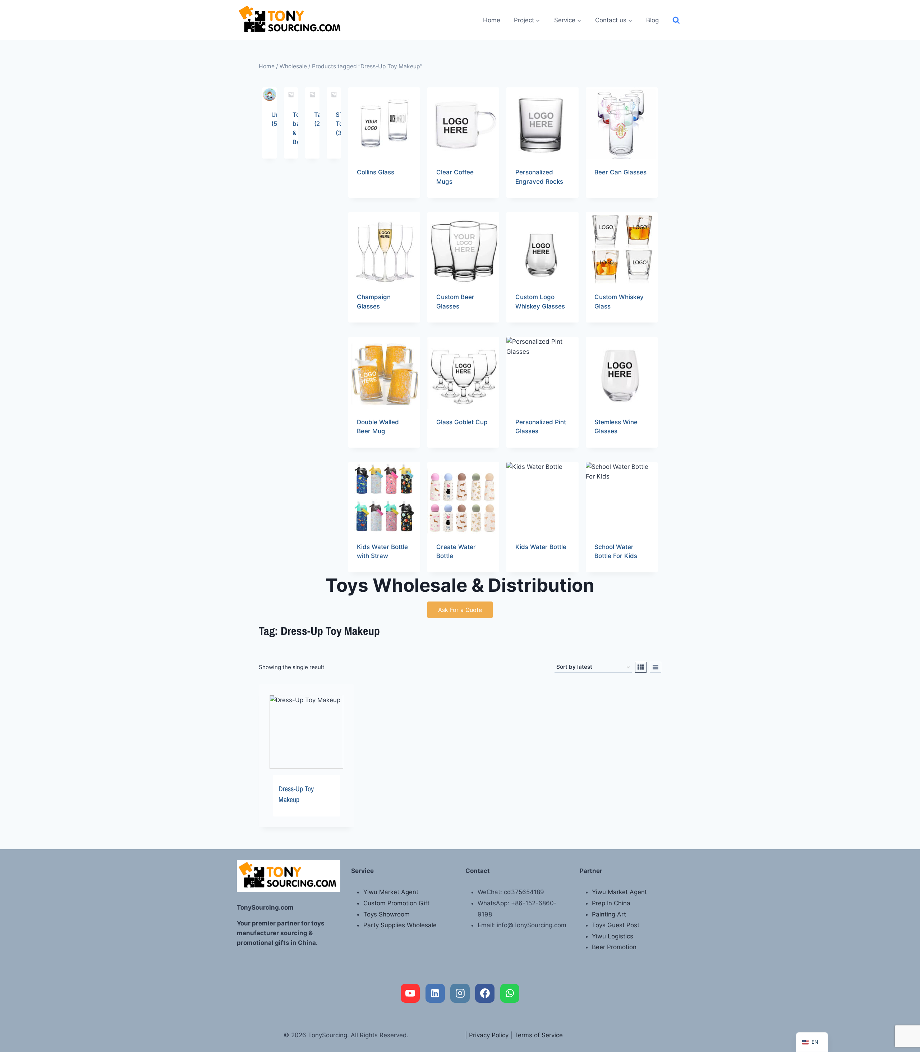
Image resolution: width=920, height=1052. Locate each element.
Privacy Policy (489, 1035)
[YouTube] (410, 993)
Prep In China (611, 903)
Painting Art (609, 914)
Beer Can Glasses (620, 172)
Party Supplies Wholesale (400, 925)
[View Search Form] (676, 20)
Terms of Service (538, 1035)
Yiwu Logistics (612, 936)
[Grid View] (641, 667)
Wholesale (293, 66)
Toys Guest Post (615, 925)
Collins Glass (375, 172)
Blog (652, 20)
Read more (372, 195)
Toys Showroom (386, 914)
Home (491, 20)
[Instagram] (460, 993)
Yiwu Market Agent (390, 892)
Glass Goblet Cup (462, 422)
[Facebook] (484, 993)
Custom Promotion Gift (396, 903)
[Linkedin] (435, 993)
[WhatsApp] (510, 993)
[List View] (655, 667)
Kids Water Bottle (540, 546)
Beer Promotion (614, 947)
